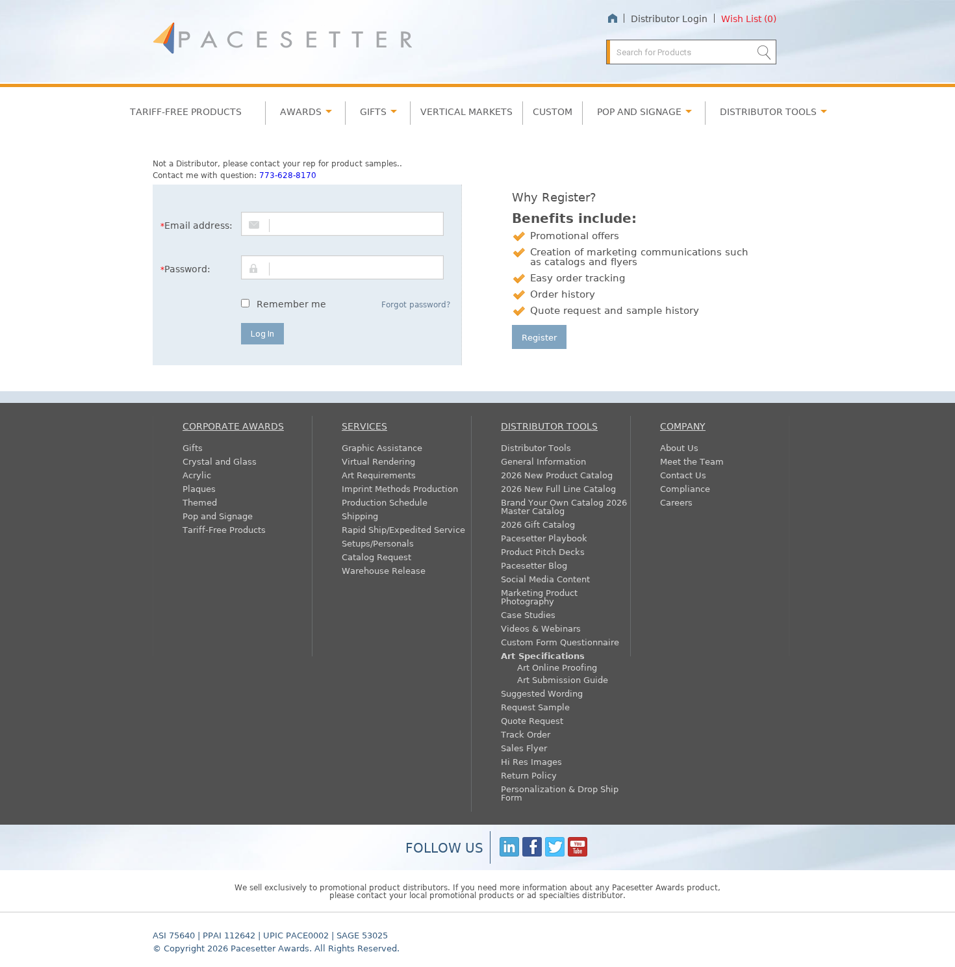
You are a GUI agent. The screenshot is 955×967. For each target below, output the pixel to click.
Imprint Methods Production (400, 488)
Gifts (373, 111)
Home (612, 18)
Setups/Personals (378, 543)
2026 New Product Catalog (557, 475)
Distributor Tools (536, 447)
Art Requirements (379, 475)
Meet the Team (692, 461)
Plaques (199, 488)
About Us (679, 447)
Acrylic (197, 475)
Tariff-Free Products (186, 111)
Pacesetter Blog (534, 565)
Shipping (360, 515)
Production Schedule (384, 502)
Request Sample (535, 707)
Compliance (685, 488)
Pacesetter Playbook (544, 538)
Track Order (525, 734)
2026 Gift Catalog (538, 524)
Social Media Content (545, 578)
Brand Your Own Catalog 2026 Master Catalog (564, 506)
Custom (552, 111)
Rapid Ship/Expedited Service (403, 529)
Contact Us (683, 475)
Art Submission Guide (562, 679)
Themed (200, 502)
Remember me (291, 303)
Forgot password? (415, 304)
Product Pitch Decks (543, 551)
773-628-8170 (287, 175)
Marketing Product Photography (539, 596)
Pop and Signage (218, 515)
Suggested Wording (542, 693)
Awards (301, 111)
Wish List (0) (748, 18)
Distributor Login (669, 18)
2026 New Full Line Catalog (558, 488)
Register (539, 336)
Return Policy (529, 775)
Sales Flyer (524, 747)
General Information (543, 461)
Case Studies (528, 614)
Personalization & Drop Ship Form (559, 792)
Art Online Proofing (557, 667)
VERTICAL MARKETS (466, 111)
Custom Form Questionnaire (560, 642)
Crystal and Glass (220, 461)
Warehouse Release (384, 570)
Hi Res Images (531, 761)
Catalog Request (376, 556)
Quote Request (532, 720)
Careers (676, 502)
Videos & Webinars (541, 628)
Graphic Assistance (382, 447)
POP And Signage (639, 111)
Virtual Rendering (378, 461)
